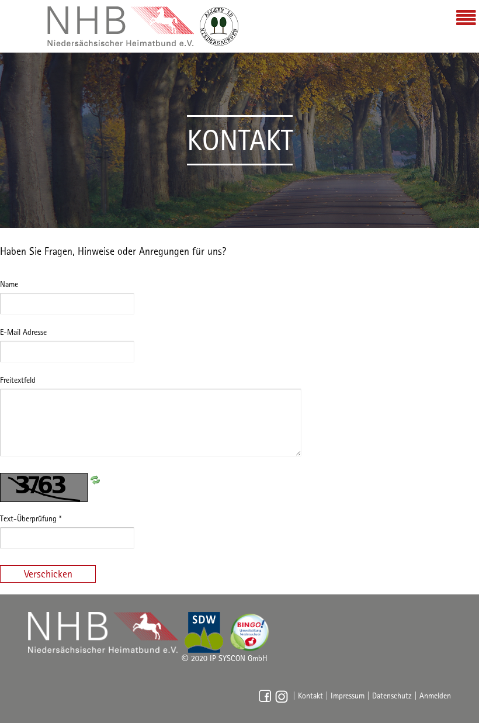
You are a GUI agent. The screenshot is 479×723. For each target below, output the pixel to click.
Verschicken (48, 574)
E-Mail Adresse (23, 332)
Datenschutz (392, 695)
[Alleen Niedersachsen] (143, 26)
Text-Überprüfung (30, 518)
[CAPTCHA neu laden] (95, 478)
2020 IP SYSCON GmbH (225, 658)
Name (9, 284)
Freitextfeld (18, 380)
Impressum (348, 695)
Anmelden (435, 695)
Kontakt (310, 695)
